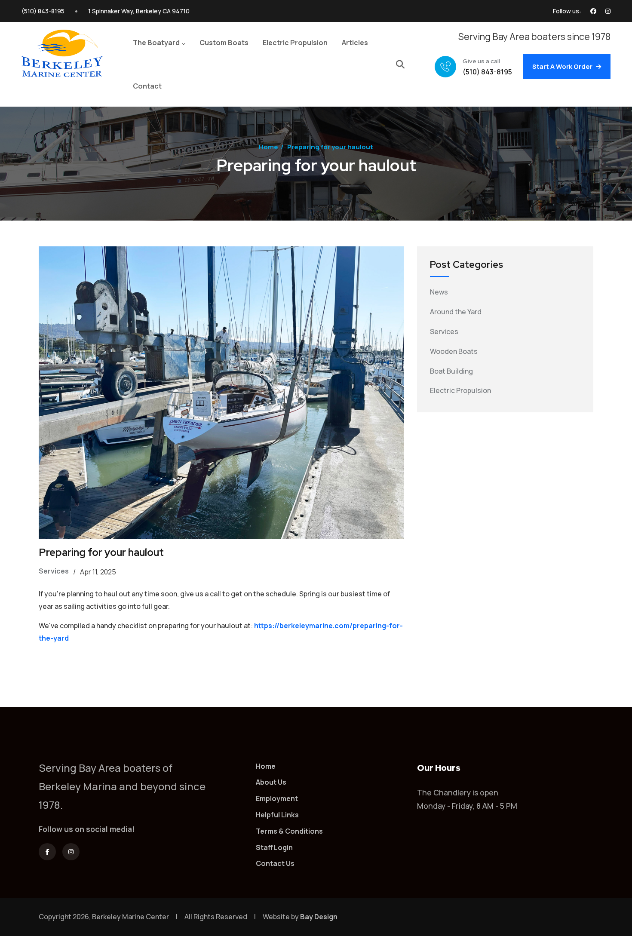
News (439, 292)
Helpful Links (277, 814)
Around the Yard (456, 311)
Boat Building (451, 371)
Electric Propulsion (460, 390)
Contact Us (275, 863)
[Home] (62, 55)
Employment (277, 798)
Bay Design (318, 916)
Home (268, 146)
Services (54, 571)
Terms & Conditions (289, 831)
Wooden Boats (454, 351)
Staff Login (274, 847)
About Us (271, 782)
